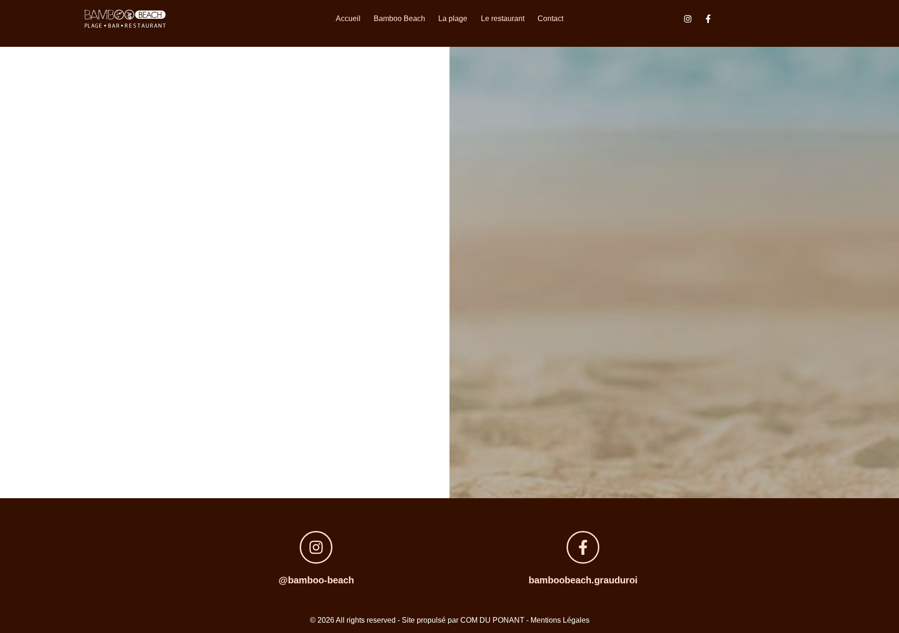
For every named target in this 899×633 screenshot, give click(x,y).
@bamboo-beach (316, 580)
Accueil (348, 18)
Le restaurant (502, 18)
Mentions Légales (560, 620)
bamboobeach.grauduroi (583, 580)
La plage (452, 18)
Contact (550, 18)
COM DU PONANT (492, 620)
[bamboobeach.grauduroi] (583, 547)
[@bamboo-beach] (316, 547)
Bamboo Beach (399, 18)
